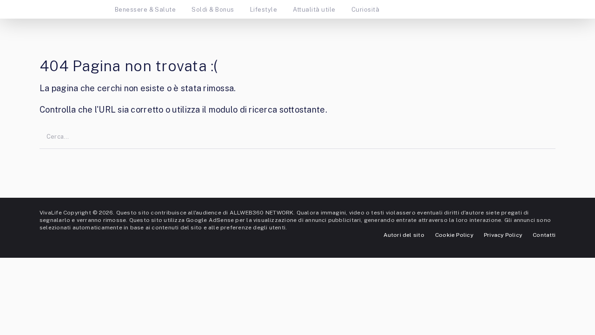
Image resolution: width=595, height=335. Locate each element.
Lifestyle (263, 9)
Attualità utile (314, 9)
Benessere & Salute (145, 9)
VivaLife (51, 212)
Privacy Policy (503, 235)
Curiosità (365, 9)
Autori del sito (403, 235)
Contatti (544, 235)
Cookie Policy (454, 235)
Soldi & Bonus (213, 9)
